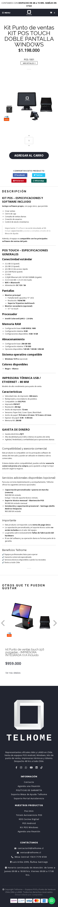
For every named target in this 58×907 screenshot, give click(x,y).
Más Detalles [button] (28, 63)
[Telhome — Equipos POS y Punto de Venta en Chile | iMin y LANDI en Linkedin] (36, 767)
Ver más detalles (13, 673)
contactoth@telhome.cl (30, 848)
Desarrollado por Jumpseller (29, 895)
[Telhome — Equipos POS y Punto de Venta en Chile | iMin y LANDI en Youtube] (31, 767)
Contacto (29, 782)
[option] (29, 641)
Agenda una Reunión (29, 786)
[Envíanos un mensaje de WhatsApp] (51, 900)
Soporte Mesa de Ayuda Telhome (29, 794)
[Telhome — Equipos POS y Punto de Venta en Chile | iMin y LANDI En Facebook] (16, 767)
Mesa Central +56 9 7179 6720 (30, 857)
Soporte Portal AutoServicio (29, 798)
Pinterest (19, 181)
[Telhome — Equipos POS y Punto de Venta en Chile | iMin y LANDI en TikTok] (41, 767)
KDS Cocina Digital (29, 819)
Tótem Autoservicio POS (29, 815)
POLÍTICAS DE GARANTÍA (29, 790)
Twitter (39, 175)
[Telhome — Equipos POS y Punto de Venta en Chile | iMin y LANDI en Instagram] (21, 767)
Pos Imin (29, 811)
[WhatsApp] (26, 767)
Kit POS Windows (29, 827)
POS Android (29, 823)
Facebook (20, 175)
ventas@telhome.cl (30, 853)
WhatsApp (39, 181)
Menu (7, 13)
